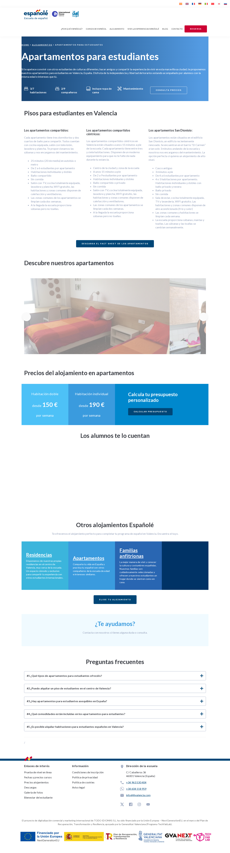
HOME (25, 45)
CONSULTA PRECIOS (169, 90)
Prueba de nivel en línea (38, 772)
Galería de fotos (33, 792)
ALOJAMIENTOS (42, 45)
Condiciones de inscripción (88, 772)
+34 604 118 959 (136, 788)
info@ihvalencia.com (138, 795)
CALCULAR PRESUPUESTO (150, 412)
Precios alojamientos (36, 782)
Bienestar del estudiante (38, 797)
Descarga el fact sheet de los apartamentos (115, 244)
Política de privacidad (85, 777)
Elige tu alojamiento (115, 599)
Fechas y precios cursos (38, 777)
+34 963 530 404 (136, 782)
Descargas (30, 787)
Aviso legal (78, 787)
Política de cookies (83, 782)
